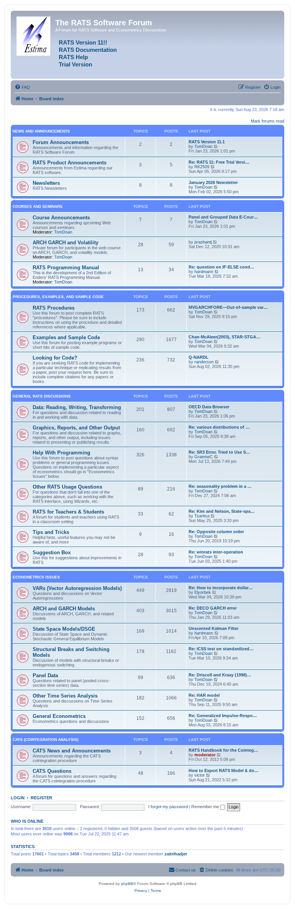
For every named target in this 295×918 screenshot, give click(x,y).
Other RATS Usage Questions (67, 487)
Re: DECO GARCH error (213, 608)
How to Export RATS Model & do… (224, 770)
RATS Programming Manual (66, 267)
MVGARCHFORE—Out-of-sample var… (228, 307)
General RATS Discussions (42, 396)
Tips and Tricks (51, 532)
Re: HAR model (204, 695)
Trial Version (75, 64)
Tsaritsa (201, 516)
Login (18, 797)
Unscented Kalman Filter (214, 628)
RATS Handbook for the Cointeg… (223, 750)
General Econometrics (59, 716)
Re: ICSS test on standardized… (221, 648)
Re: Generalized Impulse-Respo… (223, 715)
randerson (204, 362)
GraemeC (203, 456)
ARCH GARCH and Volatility (65, 242)
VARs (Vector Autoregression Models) (77, 588)
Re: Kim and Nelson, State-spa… (222, 511)
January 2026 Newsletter (213, 182)
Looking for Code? (55, 358)
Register (41, 797)
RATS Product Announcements (69, 163)
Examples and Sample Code (66, 337)
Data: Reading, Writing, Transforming (77, 407)
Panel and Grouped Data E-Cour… (223, 217)
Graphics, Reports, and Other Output (76, 428)
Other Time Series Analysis (65, 696)
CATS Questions (52, 771)
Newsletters (46, 183)
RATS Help (73, 57)
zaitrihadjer (175, 854)
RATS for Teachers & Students (68, 512)
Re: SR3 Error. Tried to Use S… (219, 452)
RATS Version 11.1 (207, 141)
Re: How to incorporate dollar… (221, 587)
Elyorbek (202, 592)
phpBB (127, 884)
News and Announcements (41, 131)
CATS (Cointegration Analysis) (45, 739)
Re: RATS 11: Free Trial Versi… (219, 162)
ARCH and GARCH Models (64, 608)
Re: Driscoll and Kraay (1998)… (220, 675)
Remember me (205, 806)
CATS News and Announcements (72, 751)
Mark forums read (267, 121)
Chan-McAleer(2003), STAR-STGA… (224, 337)
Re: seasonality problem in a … (220, 486)
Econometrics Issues (36, 577)
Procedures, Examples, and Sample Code (58, 297)
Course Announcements (61, 217)
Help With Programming (61, 453)
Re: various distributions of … (219, 427)
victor (199, 775)
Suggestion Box (52, 552)
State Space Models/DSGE (64, 629)
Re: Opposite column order (216, 531)
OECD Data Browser (209, 406)
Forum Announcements (61, 142)
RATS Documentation (88, 50)
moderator (204, 754)
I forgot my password (168, 806)
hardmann (203, 271)
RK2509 (201, 166)
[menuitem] (22, 87)
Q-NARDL (199, 357)
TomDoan (203, 146)
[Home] (34, 34)
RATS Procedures (54, 308)
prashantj (203, 242)
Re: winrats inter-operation (216, 552)
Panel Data (45, 675)
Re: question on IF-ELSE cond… (221, 267)
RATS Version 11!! (83, 43)
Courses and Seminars (38, 206)
